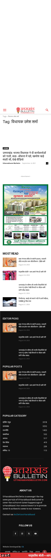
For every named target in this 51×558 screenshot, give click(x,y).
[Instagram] (22, 533)
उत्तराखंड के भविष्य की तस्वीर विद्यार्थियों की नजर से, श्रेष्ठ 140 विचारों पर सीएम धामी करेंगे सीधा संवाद (33, 287)
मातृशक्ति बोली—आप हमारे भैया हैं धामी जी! (32, 272)
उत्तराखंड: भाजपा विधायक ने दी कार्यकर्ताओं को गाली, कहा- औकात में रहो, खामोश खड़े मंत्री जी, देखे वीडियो (24, 156)
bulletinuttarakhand (24, 514)
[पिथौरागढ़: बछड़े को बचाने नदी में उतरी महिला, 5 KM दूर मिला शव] (9, 302)
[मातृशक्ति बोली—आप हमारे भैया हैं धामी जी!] (9, 275)
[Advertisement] (25, 26)
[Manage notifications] (44, 552)
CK (22, 546)
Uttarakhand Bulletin (11, 163)
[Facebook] (15, 533)
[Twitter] (29, 533)
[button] (4, 110)
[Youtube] (35, 533)
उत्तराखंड (6, 148)
